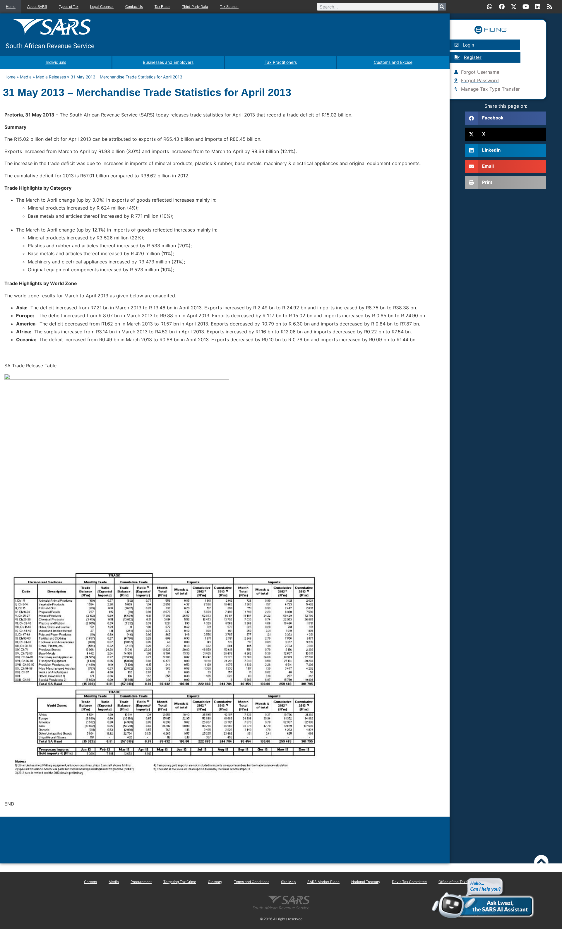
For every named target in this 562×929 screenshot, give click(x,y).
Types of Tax (68, 7)
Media (26, 76)
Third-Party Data (195, 7)
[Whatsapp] (490, 7)
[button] (505, 118)
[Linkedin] (538, 7)
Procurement (141, 882)
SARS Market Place (323, 882)
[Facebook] (502, 7)
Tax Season (229, 7)
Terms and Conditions (251, 882)
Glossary (215, 882)
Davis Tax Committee (409, 882)
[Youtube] (526, 7)
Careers (90, 882)
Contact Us (134, 7)
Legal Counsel (102, 7)
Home (11, 7)
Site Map (288, 882)
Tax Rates (162, 7)
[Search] (442, 7)
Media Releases (50, 76)
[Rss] (550, 7)
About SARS (37, 7)
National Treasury (365, 882)
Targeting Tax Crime (179, 882)
